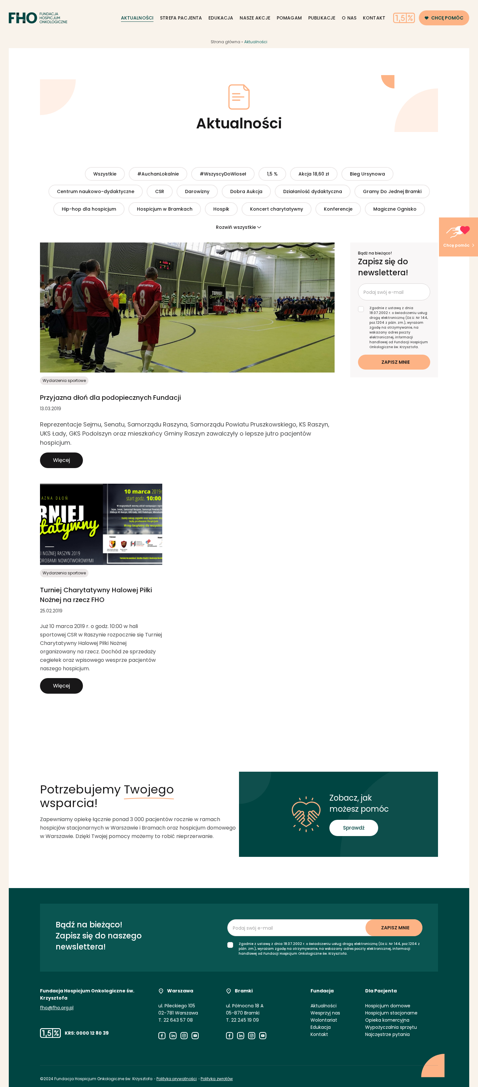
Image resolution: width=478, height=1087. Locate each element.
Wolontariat (324, 1020)
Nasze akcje (255, 18)
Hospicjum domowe (387, 1005)
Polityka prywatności (176, 1078)
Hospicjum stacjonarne (391, 1013)
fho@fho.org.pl (56, 1007)
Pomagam (289, 18)
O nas (349, 18)
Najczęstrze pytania (387, 1034)
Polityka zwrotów (217, 1078)
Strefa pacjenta (181, 18)
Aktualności (137, 18)
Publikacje (321, 18)
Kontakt (374, 18)
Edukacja (220, 18)
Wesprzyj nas (325, 1013)
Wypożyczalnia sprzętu (391, 1027)
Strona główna (225, 42)
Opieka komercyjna (387, 1020)
